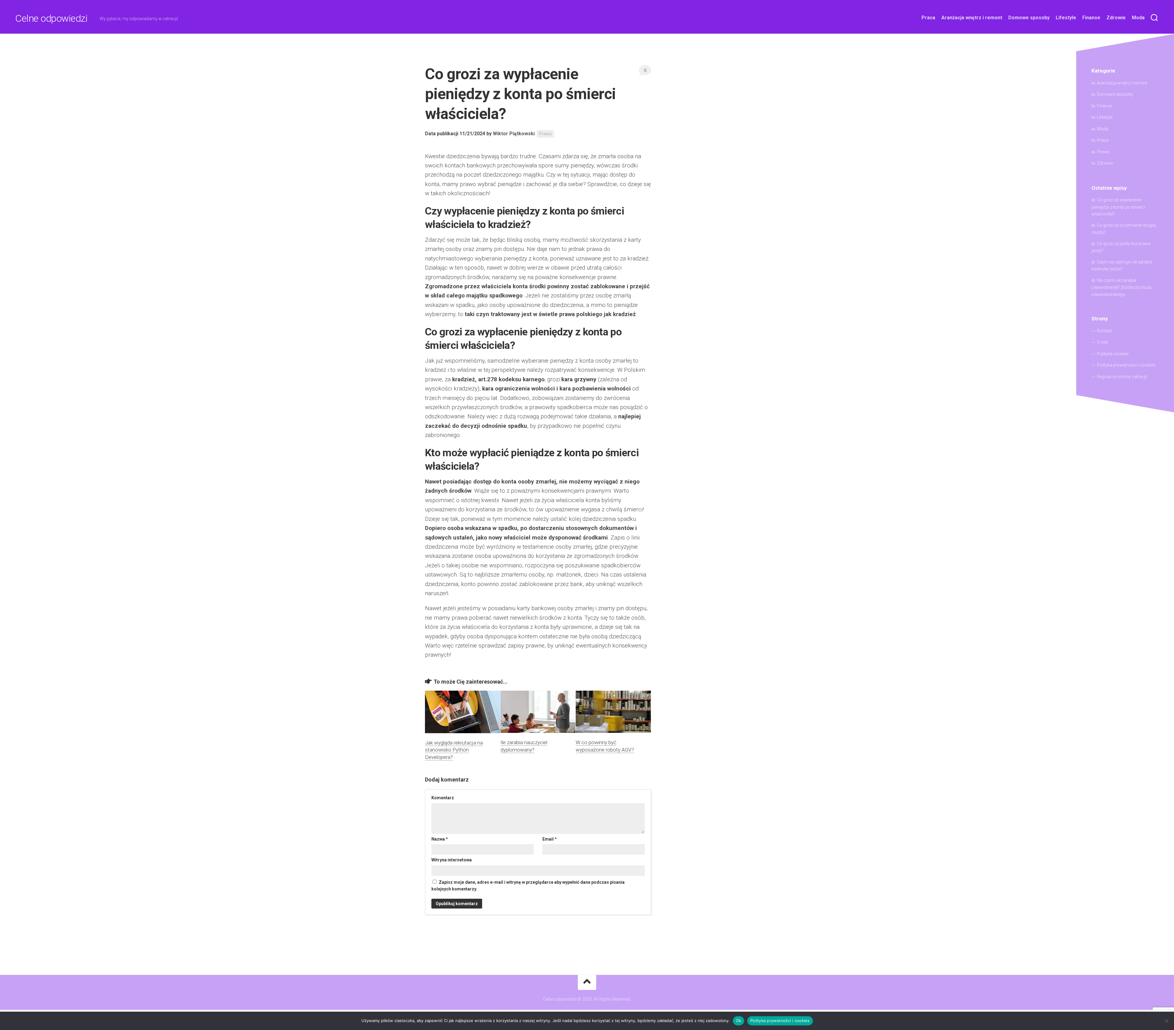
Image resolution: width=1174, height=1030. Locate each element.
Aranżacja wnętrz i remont (971, 18)
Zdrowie (1116, 18)
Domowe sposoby (1029, 18)
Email (549, 839)
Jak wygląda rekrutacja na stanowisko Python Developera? (454, 750)
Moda (1138, 18)
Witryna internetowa (451, 859)
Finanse (1091, 18)
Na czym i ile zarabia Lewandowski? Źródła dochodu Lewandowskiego (1121, 287)
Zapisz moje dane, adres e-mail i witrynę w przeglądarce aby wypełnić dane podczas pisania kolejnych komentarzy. (528, 886)
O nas (1102, 342)
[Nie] (1166, 1021)
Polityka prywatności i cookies (1126, 365)
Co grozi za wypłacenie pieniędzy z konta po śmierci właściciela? (1118, 206)
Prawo (545, 133)
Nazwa (439, 839)
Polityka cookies (1113, 353)
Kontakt (1104, 330)
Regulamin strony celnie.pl (1122, 376)
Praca (928, 18)
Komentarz (442, 797)
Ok (738, 1020)
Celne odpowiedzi (51, 18)
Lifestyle (1066, 18)
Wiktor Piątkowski (514, 133)
